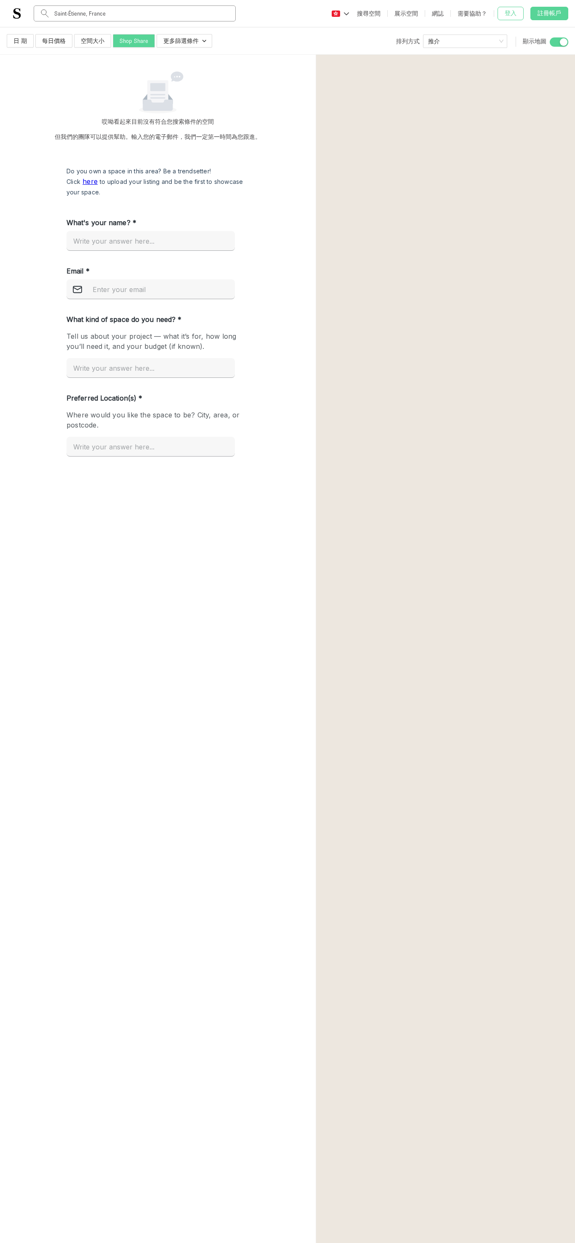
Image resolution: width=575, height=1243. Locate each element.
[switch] (559, 42)
